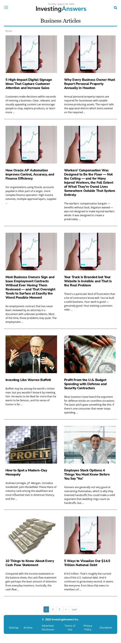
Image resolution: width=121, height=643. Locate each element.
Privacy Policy (88, 627)
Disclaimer (106, 627)
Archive (28, 627)
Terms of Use (70, 627)
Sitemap (14, 627)
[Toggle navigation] (7, 7)
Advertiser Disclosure (48, 627)
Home (8, 30)
